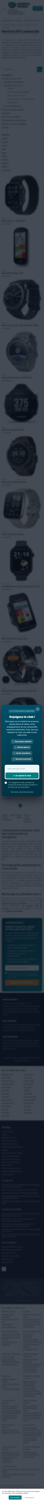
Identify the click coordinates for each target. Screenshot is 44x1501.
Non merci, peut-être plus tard (22, 792)
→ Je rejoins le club (22, 775)
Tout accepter (15, 1497)
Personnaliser (29, 1497)
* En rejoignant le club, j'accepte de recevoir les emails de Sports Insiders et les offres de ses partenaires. (22, 785)
